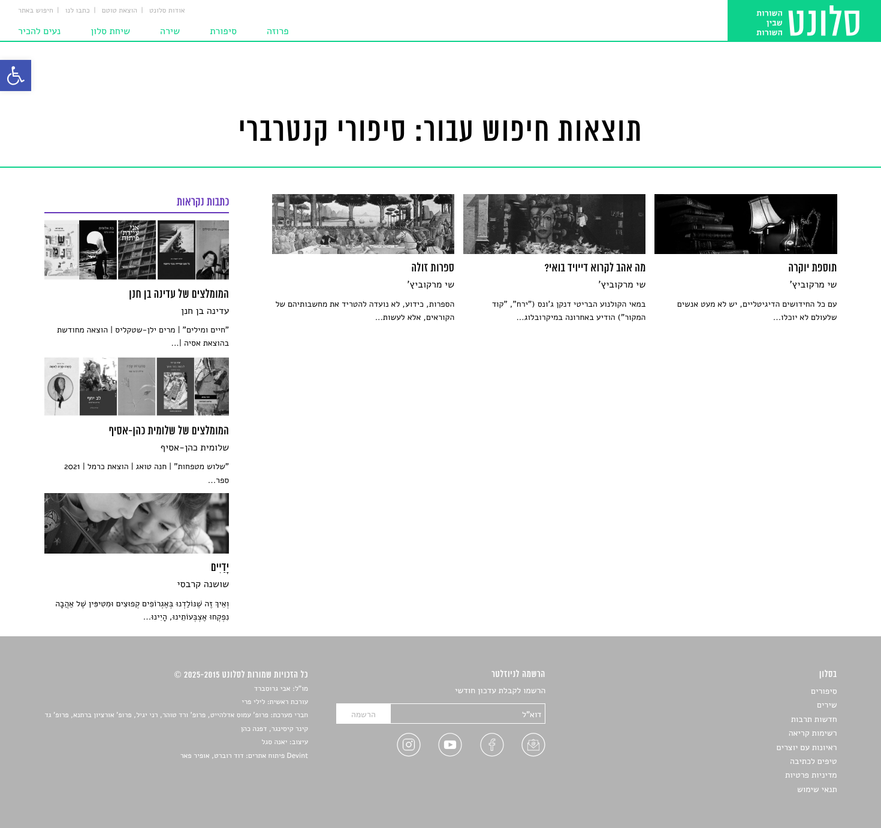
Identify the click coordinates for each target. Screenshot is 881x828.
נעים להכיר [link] (39, 31)
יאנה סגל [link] (275, 742)
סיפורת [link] (223, 31)
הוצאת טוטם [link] (119, 11)
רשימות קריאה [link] (813, 733)
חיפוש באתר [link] (35, 11)
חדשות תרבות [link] (814, 719)
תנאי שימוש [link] (817, 789)
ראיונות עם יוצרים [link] (807, 747)
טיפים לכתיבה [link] (813, 761)
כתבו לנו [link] (77, 11)
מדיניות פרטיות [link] (811, 775)
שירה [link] (170, 31)
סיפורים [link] (824, 691)
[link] (15, 75)
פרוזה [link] (278, 31)
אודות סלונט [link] (167, 11)
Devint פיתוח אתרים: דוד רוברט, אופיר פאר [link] (244, 756)
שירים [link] (827, 705)
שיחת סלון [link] (110, 31)
